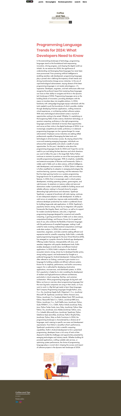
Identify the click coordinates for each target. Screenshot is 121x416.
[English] (31, 1)
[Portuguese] (28, 1)
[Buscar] (70, 22)
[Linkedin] (17, 402)
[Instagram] (20, 402)
